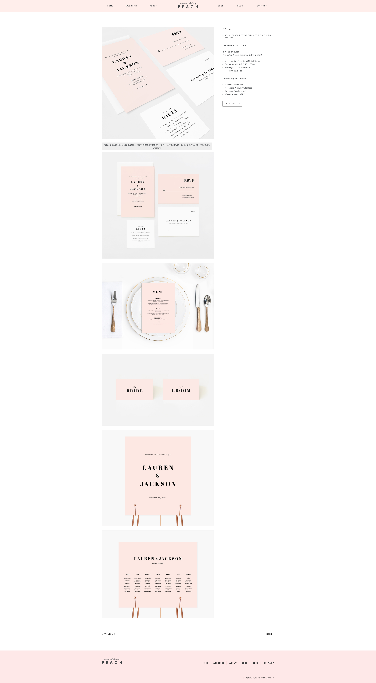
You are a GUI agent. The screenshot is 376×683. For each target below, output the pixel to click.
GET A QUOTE (231, 104)
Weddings (218, 663)
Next (269, 634)
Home (110, 6)
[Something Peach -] (188, 6)
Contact (262, 6)
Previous (109, 634)
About (153, 6)
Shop (221, 6)
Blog (240, 6)
